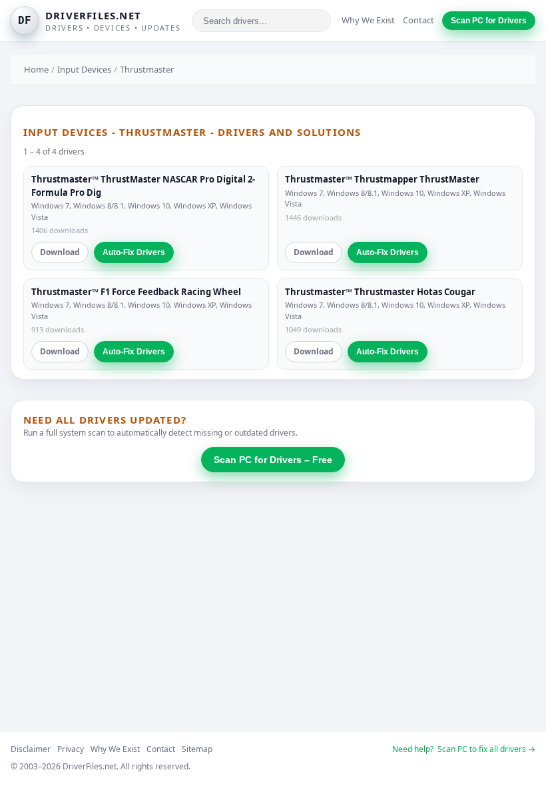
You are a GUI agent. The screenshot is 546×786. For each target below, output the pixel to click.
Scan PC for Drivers (489, 20)
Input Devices (84, 69)
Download (60, 252)
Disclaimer (31, 749)
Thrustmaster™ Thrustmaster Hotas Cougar (380, 292)
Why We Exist (368, 20)
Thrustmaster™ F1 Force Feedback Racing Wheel (136, 292)
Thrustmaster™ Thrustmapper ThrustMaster (382, 179)
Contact (418, 20)
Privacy (70, 749)
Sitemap (197, 749)
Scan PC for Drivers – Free (273, 459)
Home (36, 69)
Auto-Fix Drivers (134, 252)
